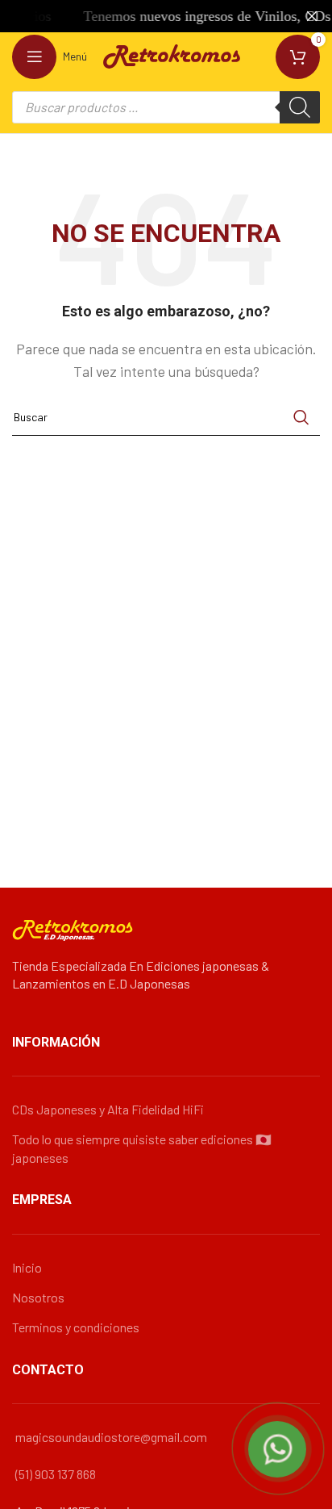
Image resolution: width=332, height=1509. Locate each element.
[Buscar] (300, 107)
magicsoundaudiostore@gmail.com (111, 1436)
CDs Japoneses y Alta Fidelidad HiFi (108, 1109)
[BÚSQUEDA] (301, 417)
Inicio (27, 1267)
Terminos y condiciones (75, 1327)
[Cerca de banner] (312, 16)
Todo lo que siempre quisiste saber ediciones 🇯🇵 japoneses (142, 1147)
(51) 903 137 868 (55, 1474)
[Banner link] (142, 16)
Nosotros (38, 1297)
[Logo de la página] (171, 54)
